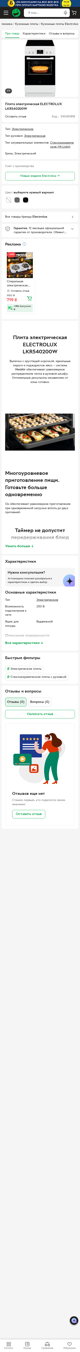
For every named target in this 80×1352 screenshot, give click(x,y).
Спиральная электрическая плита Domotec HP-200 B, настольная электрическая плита (17, 284)
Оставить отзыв (29, 814)
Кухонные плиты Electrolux (59, 24)
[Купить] (29, 298)
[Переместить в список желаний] (29, 255)
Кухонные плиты (26, 24)
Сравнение (47, 1348)
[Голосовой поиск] (65, 13)
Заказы (27, 1348)
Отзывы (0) (16, 702)
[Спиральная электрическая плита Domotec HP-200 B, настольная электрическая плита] (20, 265)
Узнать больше (19, 546)
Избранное (69, 1348)
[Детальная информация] (24, 244)
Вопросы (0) (39, 702)
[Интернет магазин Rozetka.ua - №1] (16, 13)
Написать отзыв (40, 714)
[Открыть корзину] (74, 13)
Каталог (8, 1348)
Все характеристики (24, 643)
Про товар (12, 33)
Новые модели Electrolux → (40, 176)
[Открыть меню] (6, 13)
